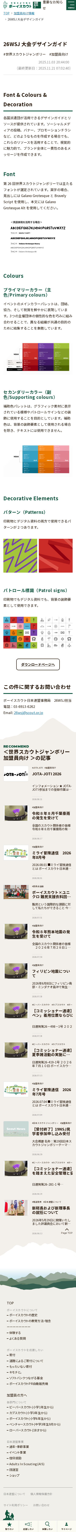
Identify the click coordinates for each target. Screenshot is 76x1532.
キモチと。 (15, 1372)
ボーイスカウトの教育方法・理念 (30, 1321)
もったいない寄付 (20, 1366)
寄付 (12, 1355)
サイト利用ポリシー (15, 1505)
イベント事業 (17, 1452)
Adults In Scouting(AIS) (26, 1464)
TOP (6, 13)
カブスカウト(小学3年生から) (28, 1413)
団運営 (13, 1470)
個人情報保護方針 (41, 1494)
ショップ (14, 1475)
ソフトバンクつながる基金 (26, 1378)
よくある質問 (17, 1338)
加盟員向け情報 (24, 13)
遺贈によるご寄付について (26, 1361)
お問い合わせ (41, 1505)
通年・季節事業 (19, 1446)
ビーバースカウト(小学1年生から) (31, 1407)
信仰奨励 (15, 1458)
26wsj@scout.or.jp (28, 712)
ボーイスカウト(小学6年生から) (29, 1418)
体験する (15, 1333)
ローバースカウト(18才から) (27, 1430)
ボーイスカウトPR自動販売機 (28, 1384)
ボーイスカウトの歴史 (23, 1315)
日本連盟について (14, 1494)
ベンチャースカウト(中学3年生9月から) (34, 1424)
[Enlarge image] (67, 352)
